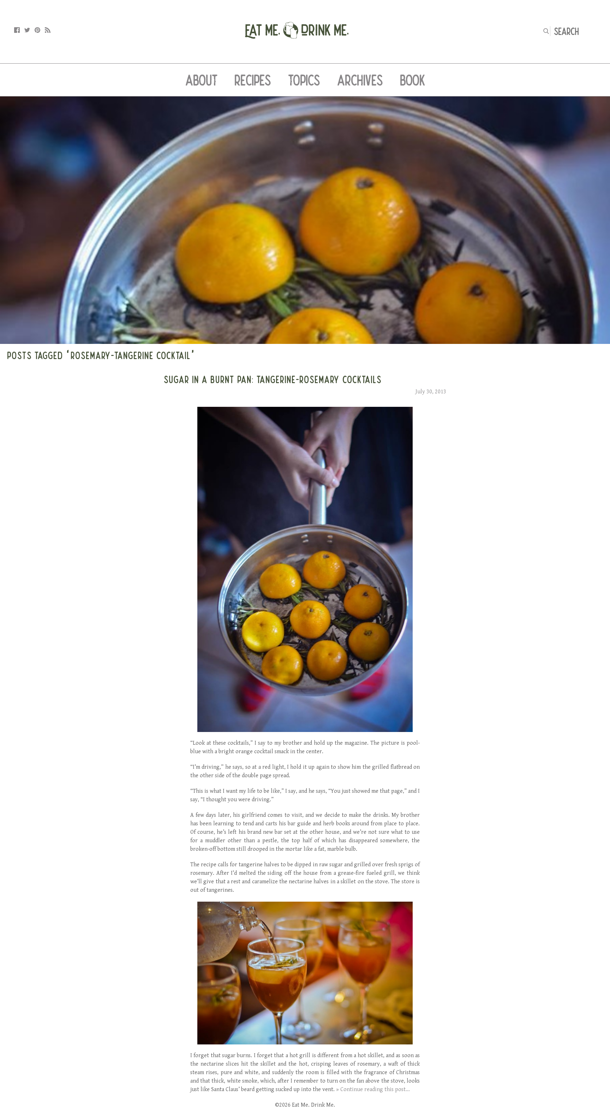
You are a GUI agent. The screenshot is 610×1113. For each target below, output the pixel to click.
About (201, 80)
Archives (360, 80)
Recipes (252, 80)
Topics (304, 80)
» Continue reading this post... (373, 1089)
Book (412, 80)
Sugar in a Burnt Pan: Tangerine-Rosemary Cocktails (273, 379)
